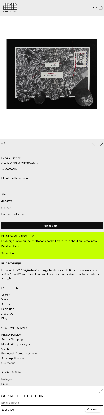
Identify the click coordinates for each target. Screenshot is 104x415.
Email (4, 384)
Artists (5, 304)
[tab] (2, 143)
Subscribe (7, 253)
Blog (4, 318)
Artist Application (12, 358)
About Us (7, 313)
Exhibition (7, 309)
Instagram (7, 379)
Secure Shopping (12, 339)
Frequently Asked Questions (19, 353)
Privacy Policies (11, 334)
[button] (95, 7)
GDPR (5, 348)
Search (5, 294)
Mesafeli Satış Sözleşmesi (17, 344)
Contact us (8, 363)
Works (5, 299)
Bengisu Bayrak (11, 158)
